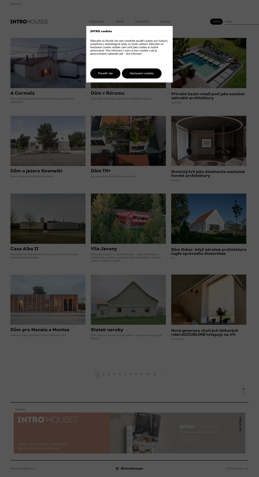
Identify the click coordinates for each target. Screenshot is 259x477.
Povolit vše (105, 73)
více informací (134, 54)
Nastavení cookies (142, 73)
